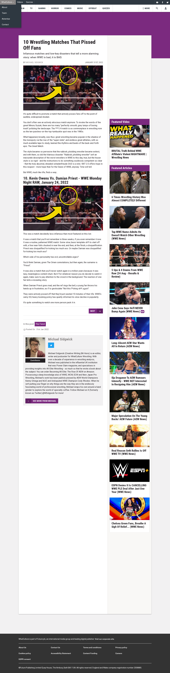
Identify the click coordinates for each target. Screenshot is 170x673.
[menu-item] (22, 8)
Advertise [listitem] (6, 19)
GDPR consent (25, 659)
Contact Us (55, 647)
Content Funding (90, 653)
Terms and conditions (92, 647)
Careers (118, 653)
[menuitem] (8, 2)
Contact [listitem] (5, 25)
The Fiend (40, 324)
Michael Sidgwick (34, 62)
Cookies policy (25, 653)
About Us (22, 647)
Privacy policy (121, 647)
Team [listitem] (4, 13)
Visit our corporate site (104, 639)
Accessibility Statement (61, 653)
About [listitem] (4, 7)
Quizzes (29, 2)
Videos (20, 2)
